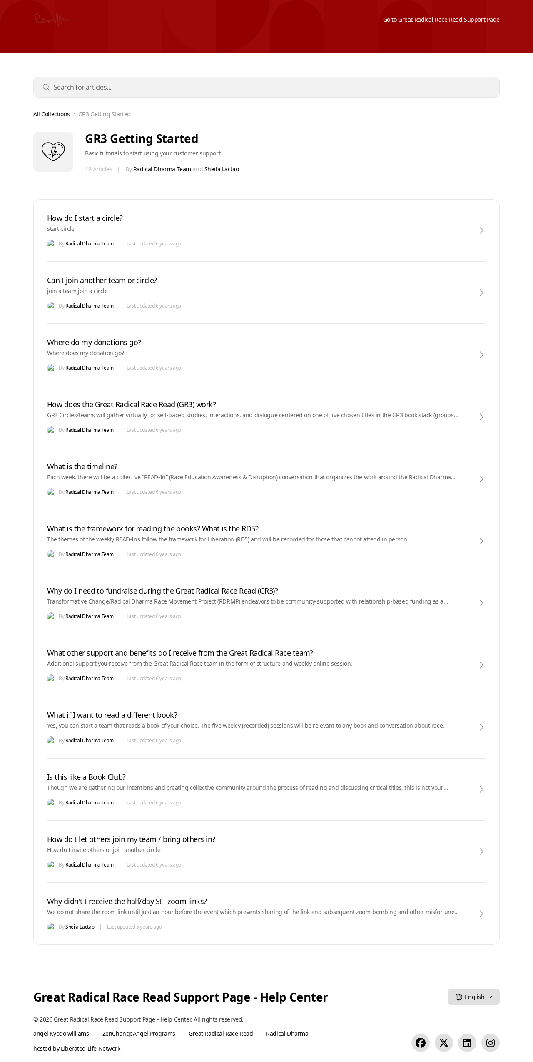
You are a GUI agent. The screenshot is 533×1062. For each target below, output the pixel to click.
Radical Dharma (287, 1033)
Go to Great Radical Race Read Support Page (441, 19)
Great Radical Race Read (221, 1033)
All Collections (51, 114)
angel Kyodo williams (61, 1033)
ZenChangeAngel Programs (138, 1033)
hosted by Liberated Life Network (76, 1048)
